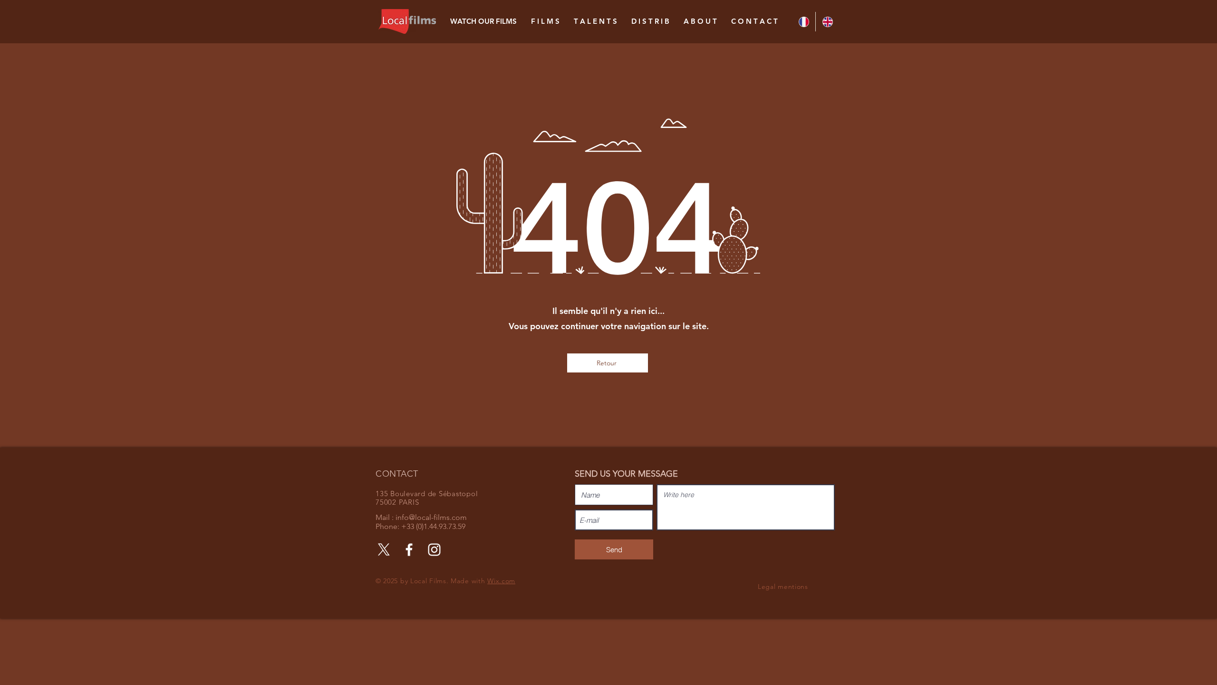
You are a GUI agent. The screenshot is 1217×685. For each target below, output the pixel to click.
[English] (827, 21)
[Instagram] (434, 549)
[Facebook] (409, 549)
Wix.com (501, 581)
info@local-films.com (431, 517)
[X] (384, 549)
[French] (803, 21)
